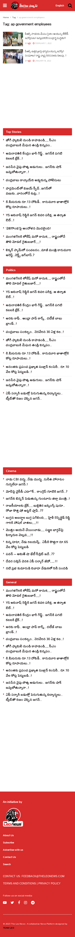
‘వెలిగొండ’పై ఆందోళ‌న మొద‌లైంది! (28, 228)
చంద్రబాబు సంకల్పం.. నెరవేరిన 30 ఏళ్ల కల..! (35, 331)
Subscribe (8, 842)
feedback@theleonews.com (43, 876)
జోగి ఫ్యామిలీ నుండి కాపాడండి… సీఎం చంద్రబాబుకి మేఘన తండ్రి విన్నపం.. (31, 142)
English (60, 5)
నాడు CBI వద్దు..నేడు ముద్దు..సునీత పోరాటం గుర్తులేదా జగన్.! (35, 481)
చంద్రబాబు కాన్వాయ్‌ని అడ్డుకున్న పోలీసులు (33, 180)
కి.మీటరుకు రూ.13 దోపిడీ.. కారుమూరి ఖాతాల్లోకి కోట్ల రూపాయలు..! (37, 204)
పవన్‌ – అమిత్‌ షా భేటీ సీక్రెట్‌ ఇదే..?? (30, 553)
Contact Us (9, 856)
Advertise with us (13, 849)
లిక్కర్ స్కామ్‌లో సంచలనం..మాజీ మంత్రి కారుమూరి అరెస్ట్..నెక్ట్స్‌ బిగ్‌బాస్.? (38, 252)
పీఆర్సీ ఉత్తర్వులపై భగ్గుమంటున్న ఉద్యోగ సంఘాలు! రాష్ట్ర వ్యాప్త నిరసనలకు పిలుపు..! (45, 53)
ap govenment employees (31, 17)
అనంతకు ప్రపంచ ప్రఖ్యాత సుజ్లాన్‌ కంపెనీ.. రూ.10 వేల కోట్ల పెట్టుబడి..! (37, 369)
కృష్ (29, 43)
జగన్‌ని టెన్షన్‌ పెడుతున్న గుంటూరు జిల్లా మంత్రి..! (38, 498)
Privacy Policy (49, 883)
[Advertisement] (38, 96)
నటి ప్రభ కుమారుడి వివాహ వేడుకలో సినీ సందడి (37, 568)
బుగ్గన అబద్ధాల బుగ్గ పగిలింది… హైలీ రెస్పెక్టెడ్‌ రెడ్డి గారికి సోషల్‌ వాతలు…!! (38, 520)
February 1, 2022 (43, 43)
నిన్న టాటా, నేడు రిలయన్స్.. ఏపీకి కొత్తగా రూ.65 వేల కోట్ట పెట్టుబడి (37, 544)
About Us (8, 835)
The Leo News (18, 924)
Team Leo (8, 928)
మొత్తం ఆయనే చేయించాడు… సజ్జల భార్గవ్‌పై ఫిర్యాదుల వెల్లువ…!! (34, 532)
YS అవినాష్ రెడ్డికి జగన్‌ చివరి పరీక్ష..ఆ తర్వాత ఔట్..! (36, 217)
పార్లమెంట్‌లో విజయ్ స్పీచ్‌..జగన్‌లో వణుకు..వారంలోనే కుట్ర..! (29, 190)
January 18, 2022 (43, 61)
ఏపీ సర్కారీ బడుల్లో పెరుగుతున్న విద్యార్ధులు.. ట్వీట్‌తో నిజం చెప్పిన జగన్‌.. (34, 395)
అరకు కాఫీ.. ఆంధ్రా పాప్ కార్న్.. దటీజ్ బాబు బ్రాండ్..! (34, 320)
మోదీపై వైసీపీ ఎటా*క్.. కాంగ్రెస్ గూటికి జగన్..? (36, 491)
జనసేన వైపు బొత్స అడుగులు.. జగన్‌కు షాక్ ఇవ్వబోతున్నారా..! (34, 169)
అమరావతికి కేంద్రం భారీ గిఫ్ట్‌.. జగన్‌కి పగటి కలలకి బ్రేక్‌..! (34, 156)
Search (7, 864)
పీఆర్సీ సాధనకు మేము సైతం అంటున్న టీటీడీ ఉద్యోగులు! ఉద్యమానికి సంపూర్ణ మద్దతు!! (46, 36)
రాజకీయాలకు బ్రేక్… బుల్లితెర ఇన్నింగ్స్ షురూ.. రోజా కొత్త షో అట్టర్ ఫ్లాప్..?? (35, 508)
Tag (14, 17)
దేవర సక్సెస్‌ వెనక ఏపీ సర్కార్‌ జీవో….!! (32, 561)
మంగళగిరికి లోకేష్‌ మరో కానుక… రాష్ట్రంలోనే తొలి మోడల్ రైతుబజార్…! (35, 239)
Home (6, 17)
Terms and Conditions (20, 883)
